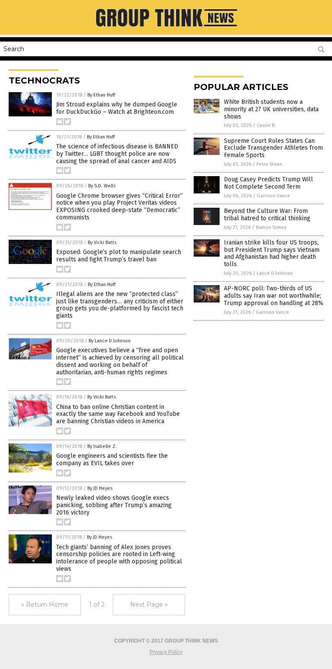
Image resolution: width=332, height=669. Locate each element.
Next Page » (149, 604)
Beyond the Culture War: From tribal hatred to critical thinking (267, 214)
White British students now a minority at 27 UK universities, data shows (271, 109)
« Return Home (44, 604)
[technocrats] (166, 29)
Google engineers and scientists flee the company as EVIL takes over (112, 459)
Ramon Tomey (271, 227)
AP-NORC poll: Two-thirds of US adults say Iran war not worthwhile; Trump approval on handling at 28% (273, 296)
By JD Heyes (99, 488)
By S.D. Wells (101, 186)
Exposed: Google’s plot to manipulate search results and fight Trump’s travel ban (118, 255)
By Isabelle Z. (102, 446)
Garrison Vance (273, 196)
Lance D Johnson (275, 273)
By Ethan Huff (101, 95)
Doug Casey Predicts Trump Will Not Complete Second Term (268, 183)
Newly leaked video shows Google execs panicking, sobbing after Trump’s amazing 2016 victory (114, 505)
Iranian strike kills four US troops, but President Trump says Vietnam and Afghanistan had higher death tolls (271, 253)
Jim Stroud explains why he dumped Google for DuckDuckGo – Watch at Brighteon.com (116, 108)
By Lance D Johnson (110, 341)
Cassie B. (266, 125)
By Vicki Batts (102, 242)
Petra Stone (269, 164)
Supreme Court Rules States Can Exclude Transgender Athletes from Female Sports (273, 148)
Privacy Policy (166, 652)
